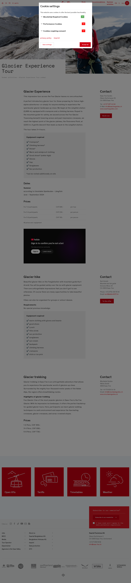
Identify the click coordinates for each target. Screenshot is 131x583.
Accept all (85, 44)
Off (83, 24)
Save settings (47, 44)
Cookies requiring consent (54, 31)
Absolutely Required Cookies (55, 16)
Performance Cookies (52, 24)
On (83, 16)
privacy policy (45, 38)
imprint (57, 38)
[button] (83, 16)
